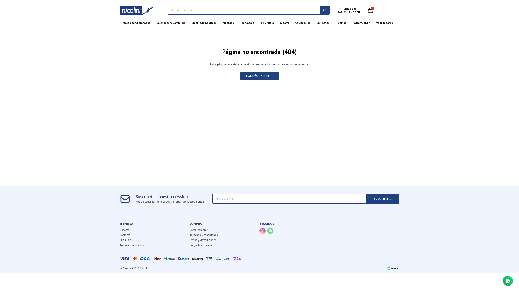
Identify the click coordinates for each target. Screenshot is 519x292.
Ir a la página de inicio (259, 76)
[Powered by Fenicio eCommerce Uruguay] (393, 268)
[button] (325, 10)
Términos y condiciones (204, 235)
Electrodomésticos (204, 23)
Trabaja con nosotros (132, 245)
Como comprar (199, 230)
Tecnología (247, 23)
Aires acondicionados (136, 23)
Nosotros (125, 230)
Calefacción (303, 23)
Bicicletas (323, 23)
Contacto (125, 235)
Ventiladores (384, 23)
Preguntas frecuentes (203, 245)
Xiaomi (284, 23)
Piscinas (341, 23)
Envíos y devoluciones (203, 240)
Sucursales (126, 240)
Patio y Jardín (361, 23)
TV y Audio (267, 23)
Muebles (228, 23)
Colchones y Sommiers (171, 23)
